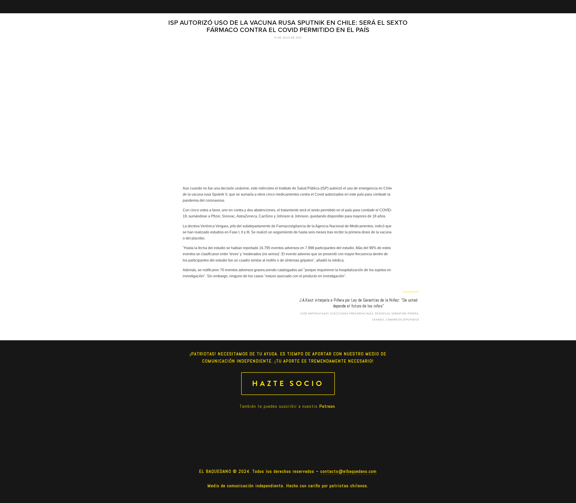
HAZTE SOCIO (288, 383)
